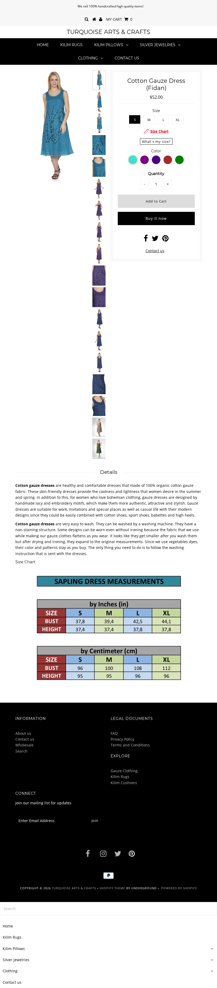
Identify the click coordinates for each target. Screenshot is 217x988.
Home (43, 44)
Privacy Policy (122, 739)
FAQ (114, 733)
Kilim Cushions (124, 782)
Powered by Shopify (179, 888)
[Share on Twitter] (155, 239)
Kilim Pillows (108, 44)
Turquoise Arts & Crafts (108, 32)
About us (23, 733)
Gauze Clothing (124, 770)
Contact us (127, 58)
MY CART (119, 19)
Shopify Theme (112, 888)
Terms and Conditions (130, 745)
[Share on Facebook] (146, 239)
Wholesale (24, 745)
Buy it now (156, 218)
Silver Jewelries (157, 44)
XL (178, 119)
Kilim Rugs (71, 44)
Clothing (88, 58)
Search (21, 751)
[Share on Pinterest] (165, 239)
